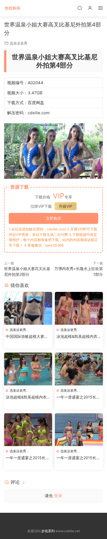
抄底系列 (12, 8)
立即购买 (53, 218)
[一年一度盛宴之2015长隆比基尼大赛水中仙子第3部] (79, 369)
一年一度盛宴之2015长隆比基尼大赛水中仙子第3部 (79, 397)
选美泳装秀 (18, 43)
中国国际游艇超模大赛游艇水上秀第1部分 (27, 336)
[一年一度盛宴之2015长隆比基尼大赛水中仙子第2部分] (28, 429)
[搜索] (79, 7)
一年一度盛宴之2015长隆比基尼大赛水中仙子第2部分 (28, 458)
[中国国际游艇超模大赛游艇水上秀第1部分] (28, 308)
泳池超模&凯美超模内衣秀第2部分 (28, 397)
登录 (58, 495)
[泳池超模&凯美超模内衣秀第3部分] (79, 308)
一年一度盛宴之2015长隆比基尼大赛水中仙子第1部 (79, 458)
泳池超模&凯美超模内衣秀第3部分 (79, 336)
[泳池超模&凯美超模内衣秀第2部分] (28, 369)
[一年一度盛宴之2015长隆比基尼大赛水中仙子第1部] (79, 429)
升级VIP (65, 206)
